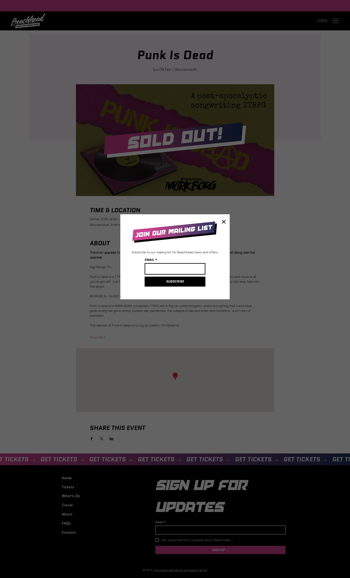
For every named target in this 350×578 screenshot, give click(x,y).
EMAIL (149, 259)
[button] (224, 222)
